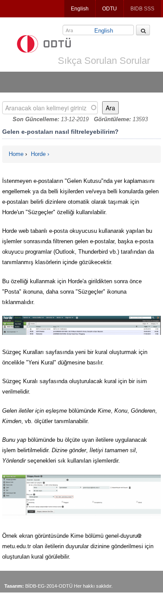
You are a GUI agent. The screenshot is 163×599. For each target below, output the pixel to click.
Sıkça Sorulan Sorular (104, 60)
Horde (38, 154)
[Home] (44, 44)
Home (16, 154)
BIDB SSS (142, 9)
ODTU (109, 9)
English (80, 9)
